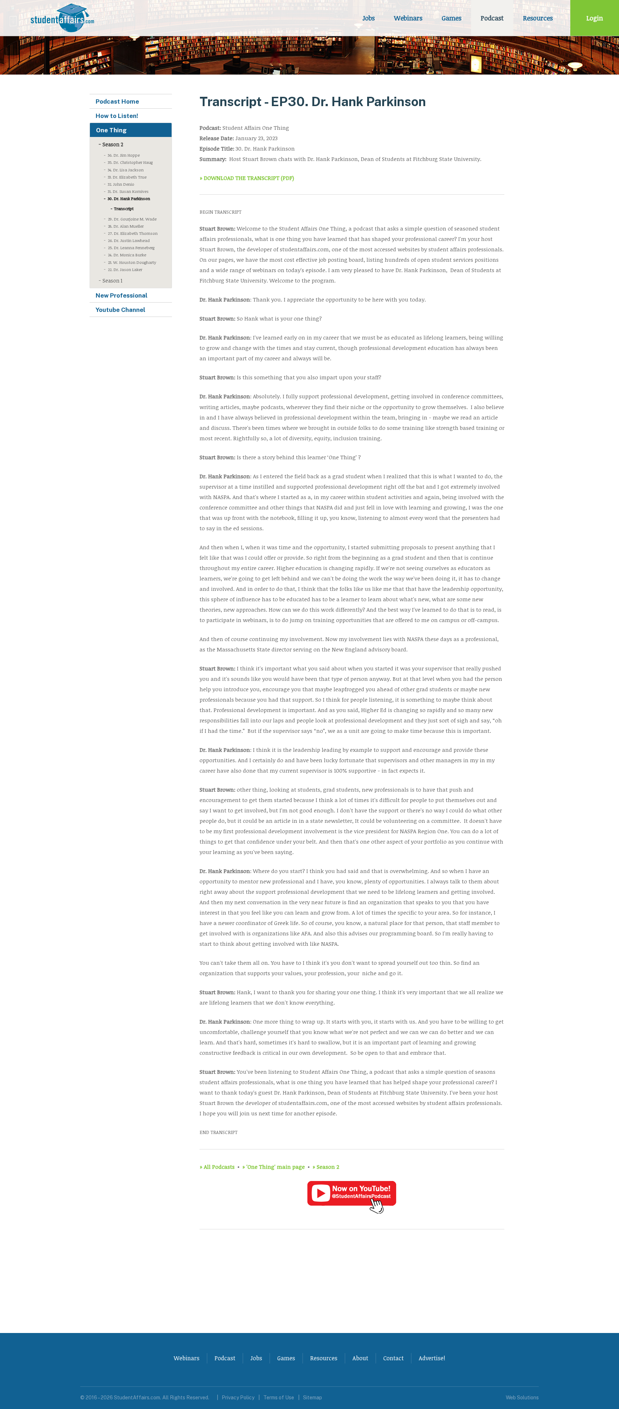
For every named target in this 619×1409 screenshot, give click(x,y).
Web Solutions (522, 1397)
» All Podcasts (217, 1166)
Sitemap (312, 1397)
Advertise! (432, 1358)
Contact (393, 1358)
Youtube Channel (120, 309)
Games (451, 18)
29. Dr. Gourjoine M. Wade (132, 219)
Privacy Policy (238, 1397)
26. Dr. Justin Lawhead (129, 240)
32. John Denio (121, 184)
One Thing (111, 130)
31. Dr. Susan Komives (128, 191)
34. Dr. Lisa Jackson (126, 169)
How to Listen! (117, 115)
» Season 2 (325, 1166)
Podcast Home (117, 101)
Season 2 (112, 144)
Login (594, 18)
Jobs (369, 18)
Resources (538, 18)
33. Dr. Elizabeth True (127, 177)
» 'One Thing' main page (273, 1166)
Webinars (408, 18)
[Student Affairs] (63, 18)
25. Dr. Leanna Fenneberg (131, 247)
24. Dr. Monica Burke (127, 254)
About (360, 1358)
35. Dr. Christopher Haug (130, 162)
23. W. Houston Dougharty (132, 262)
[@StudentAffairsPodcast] (352, 1212)
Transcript (124, 208)
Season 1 (112, 280)
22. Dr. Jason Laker (125, 269)
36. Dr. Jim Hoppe (124, 155)
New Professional (122, 295)
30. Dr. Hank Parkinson (129, 198)
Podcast (492, 18)
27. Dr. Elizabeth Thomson (133, 233)
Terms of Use (278, 1397)
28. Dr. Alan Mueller (126, 226)
